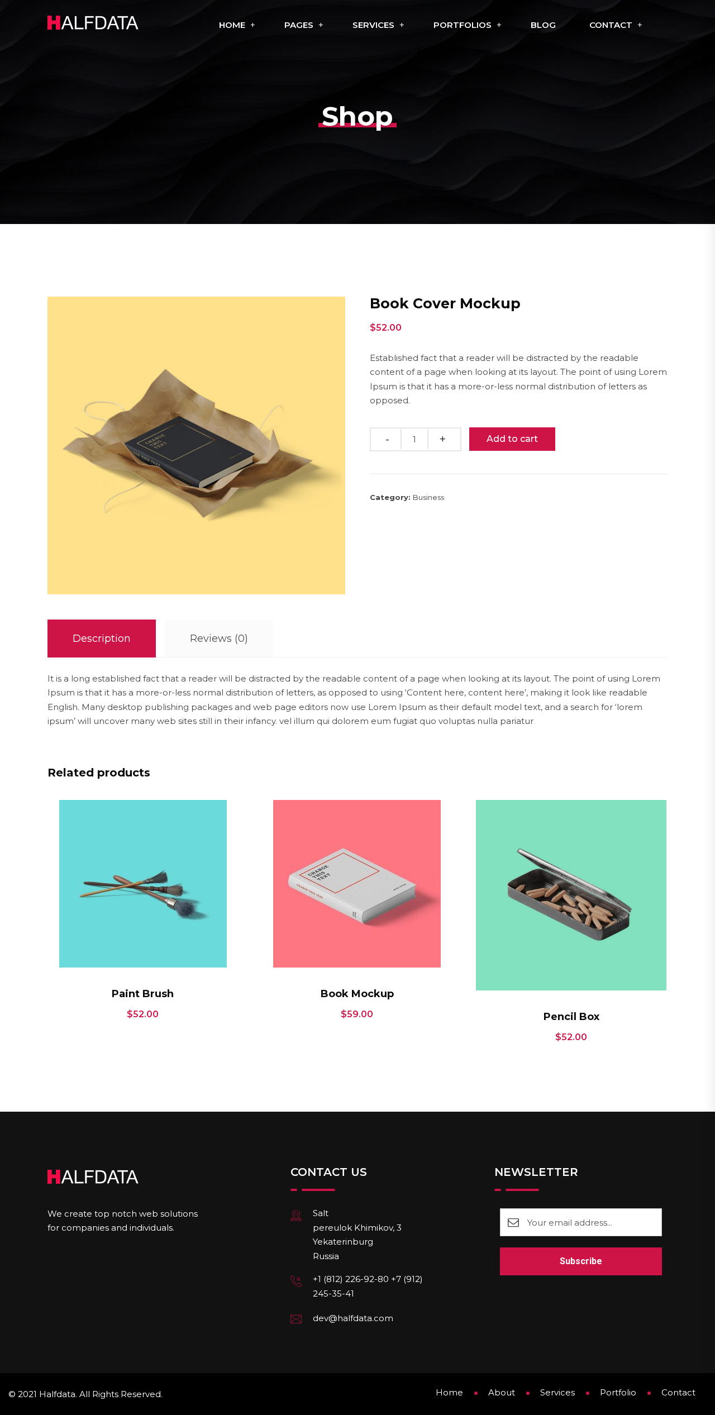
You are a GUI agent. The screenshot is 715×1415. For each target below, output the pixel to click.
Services (373, 25)
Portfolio (618, 1392)
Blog (543, 25)
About (501, 1392)
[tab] (101, 639)
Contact (610, 25)
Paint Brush (143, 994)
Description (102, 638)
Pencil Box (571, 1017)
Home (232, 25)
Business (428, 497)
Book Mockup (357, 994)
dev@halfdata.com (353, 1318)
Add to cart (512, 438)
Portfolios (462, 25)
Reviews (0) (219, 638)
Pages (298, 25)
